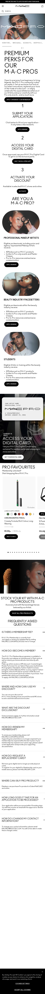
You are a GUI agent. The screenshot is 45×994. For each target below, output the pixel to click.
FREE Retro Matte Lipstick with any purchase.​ (22, 1)
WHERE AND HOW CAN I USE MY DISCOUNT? (19, 688)
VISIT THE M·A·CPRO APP (22, 161)
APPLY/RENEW (22, 129)
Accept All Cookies (22, 990)
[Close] (42, 971)
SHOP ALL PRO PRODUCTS (22, 613)
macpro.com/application (13, 641)
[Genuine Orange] (22, 514)
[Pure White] (11, 514)
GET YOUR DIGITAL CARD (13, 457)
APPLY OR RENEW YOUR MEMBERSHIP (19, 99)
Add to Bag (11, 536)
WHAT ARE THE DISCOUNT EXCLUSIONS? (16, 709)
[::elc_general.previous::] (5, 514)
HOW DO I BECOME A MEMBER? (19, 651)
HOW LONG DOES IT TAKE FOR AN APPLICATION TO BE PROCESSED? (20, 799)
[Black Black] (15, 514)
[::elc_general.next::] (33, 514)
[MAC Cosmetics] (22, 6)
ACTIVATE (22, 191)
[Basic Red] (19, 514)
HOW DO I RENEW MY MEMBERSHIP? (13, 728)
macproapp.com (28, 769)
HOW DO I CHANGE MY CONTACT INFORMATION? (20, 820)
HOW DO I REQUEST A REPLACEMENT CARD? (14, 757)
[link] (22, 117)
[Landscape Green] (8, 514)
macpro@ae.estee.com (11, 718)
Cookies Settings (22, 983)
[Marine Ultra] (26, 514)
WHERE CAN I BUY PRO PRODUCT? (20, 781)
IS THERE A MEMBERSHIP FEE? (17, 632)
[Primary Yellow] (30, 514)
